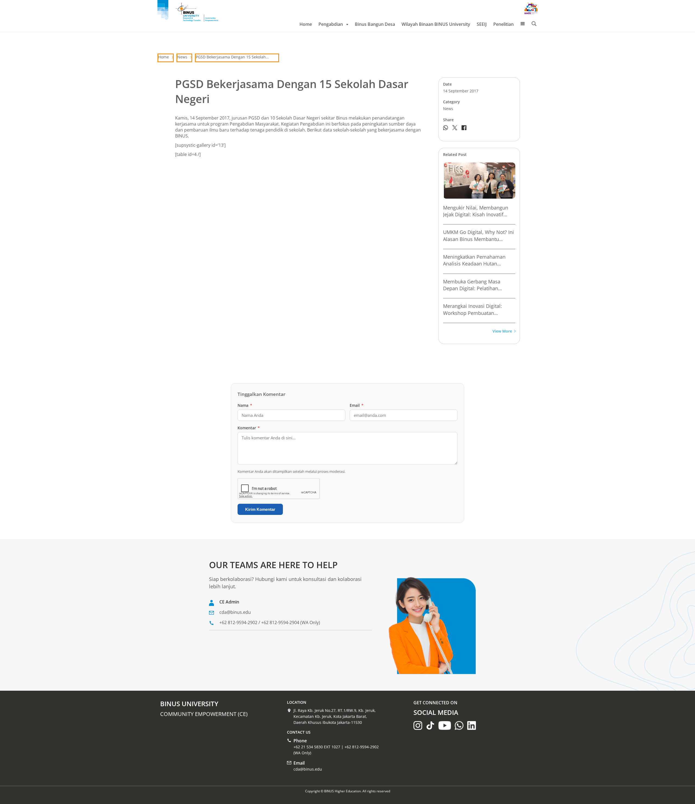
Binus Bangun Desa (375, 24)
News (182, 57)
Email (357, 405)
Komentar (249, 427)
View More (502, 331)
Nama (245, 405)
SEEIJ (482, 24)
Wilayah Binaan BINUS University (436, 24)
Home (305, 24)
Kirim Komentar (260, 509)
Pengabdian (330, 24)
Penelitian (503, 24)
